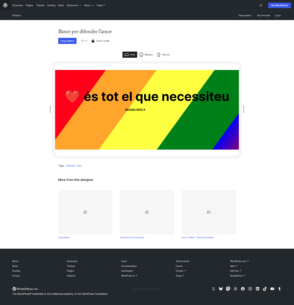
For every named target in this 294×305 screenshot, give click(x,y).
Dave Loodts (102, 41)
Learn (124, 261)
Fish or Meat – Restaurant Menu (198, 237)
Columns (70, 165)
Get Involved (182, 261)
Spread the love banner (132, 237)
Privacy (16, 275)
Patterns (16, 15)
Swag (180, 275)
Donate (181, 270)
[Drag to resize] (51, 109)
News (15, 266)
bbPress (235, 270)
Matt (233, 266)
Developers (127, 270)
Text (79, 165)
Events (179, 266)
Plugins (70, 270)
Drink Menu (64, 237)
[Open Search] (261, 5)
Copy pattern (67, 41)
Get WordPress (279, 5)
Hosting (16, 270)
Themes (71, 266)
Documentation (129, 266)
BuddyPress (237, 275)
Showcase (72, 261)
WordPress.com (239, 261)
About (15, 261)
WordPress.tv (129, 275)
